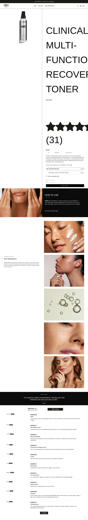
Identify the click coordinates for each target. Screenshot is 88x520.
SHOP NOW (51, 1)
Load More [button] (44, 512)
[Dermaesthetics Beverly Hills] (7, 6)
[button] (78, 6)
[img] (33, 414)
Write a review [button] (55, 409)
